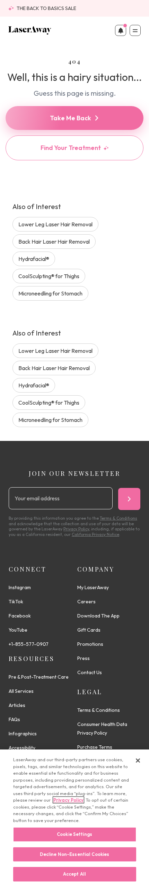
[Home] (30, 30)
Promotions (90, 644)
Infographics (23, 733)
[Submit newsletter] (129, 499)
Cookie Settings (74, 834)
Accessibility (22, 748)
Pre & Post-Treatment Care (39, 677)
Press (83, 658)
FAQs (14, 719)
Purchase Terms (94, 747)
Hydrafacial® (33, 258)
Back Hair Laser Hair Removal (54, 241)
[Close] (138, 760)
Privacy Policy (68, 800)
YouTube (18, 630)
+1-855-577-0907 (29, 644)
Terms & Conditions (98, 710)
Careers (86, 601)
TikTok (16, 601)
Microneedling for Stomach (50, 293)
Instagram (20, 587)
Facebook (20, 616)
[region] (74, 818)
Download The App (98, 616)
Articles (17, 705)
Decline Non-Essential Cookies (74, 854)
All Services (21, 691)
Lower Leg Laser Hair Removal (55, 224)
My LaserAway (93, 587)
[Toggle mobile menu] (135, 30)
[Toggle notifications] (120, 30)
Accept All (74, 874)
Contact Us (89, 672)
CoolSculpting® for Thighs (48, 276)
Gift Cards (88, 630)
